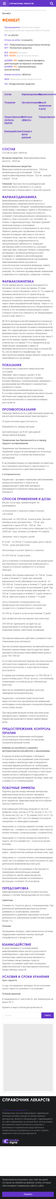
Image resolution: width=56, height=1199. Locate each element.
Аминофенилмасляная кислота (28, 10)
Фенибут (23, 52)
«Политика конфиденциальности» (15, 1110)
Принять (28, 1194)
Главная (6, 10)
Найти (48, 1015)
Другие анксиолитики (27, 55)
